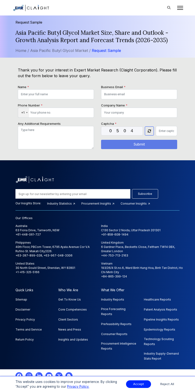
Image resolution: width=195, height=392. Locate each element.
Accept (138, 384)
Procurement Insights (96, 203)
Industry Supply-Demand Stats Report (161, 356)
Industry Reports (112, 299)
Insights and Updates (73, 339)
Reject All (167, 384)
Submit (139, 144)
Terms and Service (28, 329)
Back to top (11, 373)
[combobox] (23, 112)
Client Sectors (68, 319)
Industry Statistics (60, 203)
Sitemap (21, 299)
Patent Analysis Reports (160, 309)
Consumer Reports (114, 334)
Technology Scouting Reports (159, 341)
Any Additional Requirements (39, 124)
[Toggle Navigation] (178, 8)
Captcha (109, 124)
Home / (22, 50)
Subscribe (145, 194)
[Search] (168, 7)
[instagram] (29, 375)
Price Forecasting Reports (113, 311)
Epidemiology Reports (159, 329)
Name (23, 87)
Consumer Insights (134, 203)
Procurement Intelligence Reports (118, 346)
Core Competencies (72, 309)
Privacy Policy (25, 319)
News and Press (69, 329)
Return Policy (24, 339)
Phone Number (30, 105)
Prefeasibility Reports (116, 324)
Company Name (114, 105)
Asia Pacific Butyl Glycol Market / (61, 50)
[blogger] (69, 375)
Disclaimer (22, 309)
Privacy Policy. (78, 386)
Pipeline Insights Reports (161, 319)
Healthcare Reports (157, 299)
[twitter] (59, 375)
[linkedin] (39, 375)
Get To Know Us (69, 299)
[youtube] (49, 375)
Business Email (113, 87)
